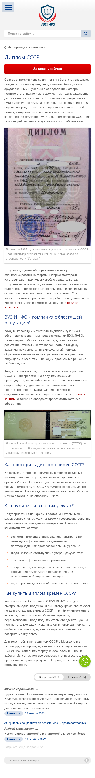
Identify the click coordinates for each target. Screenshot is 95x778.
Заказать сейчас (47, 69)
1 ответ (12, 713)
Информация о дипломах (26, 47)
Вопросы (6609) (49, 677)
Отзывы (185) (77, 677)
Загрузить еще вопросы (22, 747)
